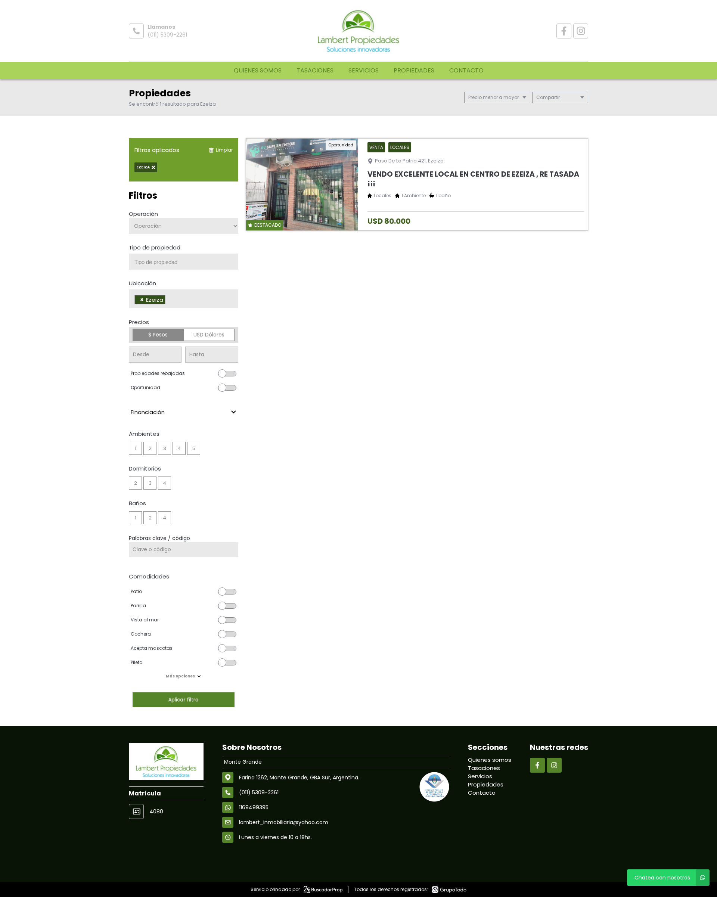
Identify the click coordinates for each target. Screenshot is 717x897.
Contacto (466, 70)
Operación (143, 214)
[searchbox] (186, 262)
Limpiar (224, 150)
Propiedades (414, 70)
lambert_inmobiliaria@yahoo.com (283, 822)
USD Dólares (208, 334)
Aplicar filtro (183, 699)
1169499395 (254, 807)
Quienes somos (258, 70)
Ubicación (142, 283)
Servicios (363, 70)
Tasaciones (315, 70)
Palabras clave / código (159, 538)
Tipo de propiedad (154, 247)
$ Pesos (158, 334)
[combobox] (183, 262)
